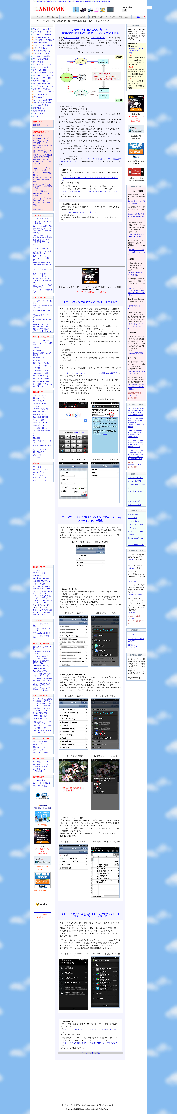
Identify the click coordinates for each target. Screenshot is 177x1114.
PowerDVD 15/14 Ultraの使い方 (42, 354)
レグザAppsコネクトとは (42, 610)
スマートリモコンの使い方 (42, 270)
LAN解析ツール (39, 108)
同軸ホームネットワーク (42, 83)
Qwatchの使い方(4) (40, 718)
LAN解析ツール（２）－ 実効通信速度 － (41, 765)
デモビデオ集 (38, 113)
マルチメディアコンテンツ (43, 86)
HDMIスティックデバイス (42, 648)
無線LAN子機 (38, 750)
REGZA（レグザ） (40, 398)
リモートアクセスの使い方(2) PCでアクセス (42, 601)
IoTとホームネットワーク (42, 321)
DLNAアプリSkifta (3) (41, 381)
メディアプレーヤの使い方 (44, 40)
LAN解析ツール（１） (41, 762)
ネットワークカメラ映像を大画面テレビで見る (42, 700)
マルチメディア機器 (40, 59)
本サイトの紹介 (124, 17)
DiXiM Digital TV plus (41, 363)
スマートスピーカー (40, 249)
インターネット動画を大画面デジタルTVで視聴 (42, 587)
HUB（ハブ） (38, 744)
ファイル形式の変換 (40, 105)
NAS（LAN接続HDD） (42, 51)
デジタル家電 (38, 62)
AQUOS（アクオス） (41, 409)
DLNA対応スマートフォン (42, 442)
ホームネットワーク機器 (42, 78)
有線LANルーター (40, 742)
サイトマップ (110, 17)
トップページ (38, 17)
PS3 (34, 435)
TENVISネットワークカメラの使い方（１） (42, 722)
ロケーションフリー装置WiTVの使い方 (42, 286)
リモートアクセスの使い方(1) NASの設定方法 (42, 597)
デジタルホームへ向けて (42, 29)
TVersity (36, 347)
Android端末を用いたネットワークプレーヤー (42, 675)
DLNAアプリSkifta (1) (41, 376)
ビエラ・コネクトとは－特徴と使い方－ (42, 613)
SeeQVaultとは (38, 420)
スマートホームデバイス (42, 226)
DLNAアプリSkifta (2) (41, 379)
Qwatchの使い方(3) (40, 716)
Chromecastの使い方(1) (41, 666)
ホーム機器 (81, 17)
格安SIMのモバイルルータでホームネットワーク (42, 330)
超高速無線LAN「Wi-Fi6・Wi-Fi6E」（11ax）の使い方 (42, 161)
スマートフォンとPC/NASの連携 (40, 451)
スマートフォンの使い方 (43, 45)
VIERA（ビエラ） (40, 403)
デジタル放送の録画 (41, 94)
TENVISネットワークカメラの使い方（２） (42, 727)
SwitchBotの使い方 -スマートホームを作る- (42, 169)
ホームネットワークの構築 (43, 73)
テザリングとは (39, 584)
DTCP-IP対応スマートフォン (42, 446)
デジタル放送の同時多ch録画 (42, 637)
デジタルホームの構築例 (42, 56)
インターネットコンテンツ (44, 92)
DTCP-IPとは (38, 475)
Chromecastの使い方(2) (41, 668)
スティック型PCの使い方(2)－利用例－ (41, 662)
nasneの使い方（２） (41, 425)
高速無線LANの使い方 (41, 581)
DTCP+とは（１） (40, 478)
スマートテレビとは (40, 395)
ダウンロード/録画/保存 (42, 89)
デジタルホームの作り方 (42, 32)
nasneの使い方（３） (41, 428)
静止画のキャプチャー (42, 102)
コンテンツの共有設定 (42, 53)
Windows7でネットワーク (42, 316)
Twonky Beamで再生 (40, 370)
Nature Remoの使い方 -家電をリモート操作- (42, 151)
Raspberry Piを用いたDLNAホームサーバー (41, 325)
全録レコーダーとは (40, 414)
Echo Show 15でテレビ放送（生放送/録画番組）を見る (42, 179)
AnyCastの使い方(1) (40, 191)
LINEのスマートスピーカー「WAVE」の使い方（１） (42, 264)
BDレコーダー (38, 412)
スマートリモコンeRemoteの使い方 (40, 275)
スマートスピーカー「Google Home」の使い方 (42, 258)
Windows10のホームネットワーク (42, 311)
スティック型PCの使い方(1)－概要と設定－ (41, 657)
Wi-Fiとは (36, 570)
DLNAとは (37, 467)
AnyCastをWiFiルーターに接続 (42, 194)
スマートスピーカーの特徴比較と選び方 (42, 252)
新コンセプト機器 (40, 70)
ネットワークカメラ (40, 67)
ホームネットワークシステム (42, 302)
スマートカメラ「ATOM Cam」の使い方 (42, 199)
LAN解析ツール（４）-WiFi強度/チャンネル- (42, 142)
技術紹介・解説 (39, 111)
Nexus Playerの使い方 (41, 671)
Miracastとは (38, 576)
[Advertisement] (90, 247)
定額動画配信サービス (41, 209)
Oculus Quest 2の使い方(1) (42, 432)
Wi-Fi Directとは (39, 573)
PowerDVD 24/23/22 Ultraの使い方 (42, 204)
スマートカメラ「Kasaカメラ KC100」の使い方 (42, 705)
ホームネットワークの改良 (43, 75)
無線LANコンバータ (40, 752)
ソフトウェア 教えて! (41, 786)
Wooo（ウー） (38, 406)
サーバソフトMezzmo (41, 340)
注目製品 (36, 457)
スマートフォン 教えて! (42, 783)
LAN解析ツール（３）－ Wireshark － (41, 770)
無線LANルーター (40, 747)
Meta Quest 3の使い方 (41, 138)
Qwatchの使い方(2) (40, 713)
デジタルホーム (52, 17)
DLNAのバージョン (40, 469)
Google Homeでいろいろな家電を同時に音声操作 (42, 236)
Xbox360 (36, 438)
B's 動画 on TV (38, 350)
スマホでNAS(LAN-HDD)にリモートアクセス (42, 592)
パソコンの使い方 (41, 48)
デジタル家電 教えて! (41, 780)
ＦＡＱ (35, 116)
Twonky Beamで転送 (40, 373)
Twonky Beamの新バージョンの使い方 (42, 367)
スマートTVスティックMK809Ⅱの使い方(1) (42, 684)
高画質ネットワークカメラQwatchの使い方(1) (42, 709)
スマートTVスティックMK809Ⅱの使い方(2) (42, 689)
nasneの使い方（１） (41, 422)
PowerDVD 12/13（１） (42, 358)
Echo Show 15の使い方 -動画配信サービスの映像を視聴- (42, 186)
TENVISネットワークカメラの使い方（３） (42, 731)
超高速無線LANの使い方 (42, 578)
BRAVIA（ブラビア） (41, 401)
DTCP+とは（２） (40, 480)
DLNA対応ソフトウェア (42, 472)
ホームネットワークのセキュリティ (42, 307)
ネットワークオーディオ (42, 64)
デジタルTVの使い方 (42, 37)
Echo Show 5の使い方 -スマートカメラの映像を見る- (42, 280)
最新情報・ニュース (40, 125)
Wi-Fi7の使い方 (39, 135)
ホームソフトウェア (96, 17)
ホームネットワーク (67, 17)
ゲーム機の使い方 (41, 43)
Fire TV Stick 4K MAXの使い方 (42, 174)
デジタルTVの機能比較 (42, 633)
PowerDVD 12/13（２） (42, 360)
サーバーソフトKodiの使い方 (42, 344)
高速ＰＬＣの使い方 (40, 81)
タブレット (37, 455)
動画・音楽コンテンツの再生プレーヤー (42, 385)
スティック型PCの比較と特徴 (41, 653)
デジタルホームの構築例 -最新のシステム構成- (42, 156)
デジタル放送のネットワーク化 (42, 629)
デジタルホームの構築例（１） (42, 291)
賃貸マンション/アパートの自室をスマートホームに (42, 242)
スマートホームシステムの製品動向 (42, 222)
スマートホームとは (40, 219)
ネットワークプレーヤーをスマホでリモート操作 (42, 679)
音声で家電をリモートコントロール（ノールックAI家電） (42, 231)
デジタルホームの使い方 (42, 34)
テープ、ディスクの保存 (43, 100)
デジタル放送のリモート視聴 (42, 625)
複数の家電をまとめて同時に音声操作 (42, 146)
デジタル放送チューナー (43, 97)
